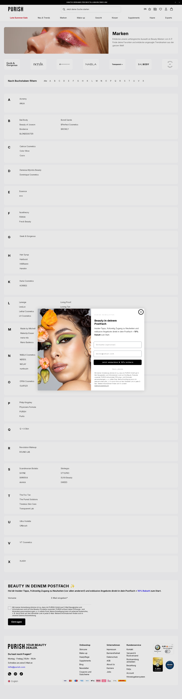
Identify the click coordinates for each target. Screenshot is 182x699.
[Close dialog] (141, 312)
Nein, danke (117, 369)
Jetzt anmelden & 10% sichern (117, 362)
